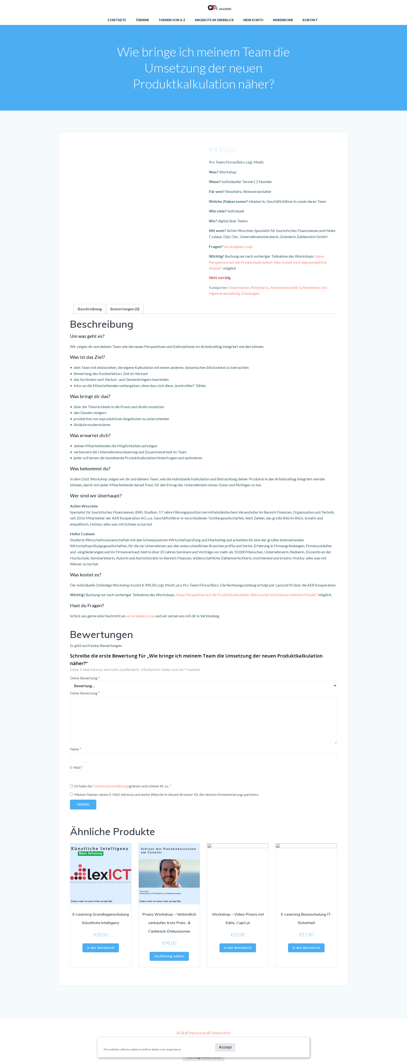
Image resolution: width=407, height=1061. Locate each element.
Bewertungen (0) (124, 309)
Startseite (117, 20)
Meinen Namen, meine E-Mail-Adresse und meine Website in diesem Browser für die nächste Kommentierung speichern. (166, 794)
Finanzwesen (239, 287)
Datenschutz (220, 1032)
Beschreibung (90, 309)
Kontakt (310, 20)
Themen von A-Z (172, 20)
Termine (142, 20)
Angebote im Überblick (214, 20)
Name (75, 749)
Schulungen (250, 293)
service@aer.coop (238, 246)
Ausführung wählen (169, 956)
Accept (225, 1047)
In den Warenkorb (100, 948)
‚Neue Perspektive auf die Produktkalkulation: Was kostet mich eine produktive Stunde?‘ (268, 262)
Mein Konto (253, 20)
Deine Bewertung (85, 678)
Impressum (197, 1032)
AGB (180, 1032)
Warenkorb (283, 20)
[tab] (90, 309)
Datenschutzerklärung (110, 786)
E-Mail (76, 767)
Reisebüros (260, 287)
